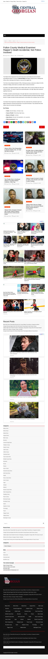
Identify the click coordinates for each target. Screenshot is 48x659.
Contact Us (24, 1)
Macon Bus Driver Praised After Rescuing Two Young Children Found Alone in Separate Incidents (21, 324)
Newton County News (7, 489)
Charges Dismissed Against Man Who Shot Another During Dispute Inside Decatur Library (19, 326)
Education (5, 461)
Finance (4, 466)
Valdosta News (6, 515)
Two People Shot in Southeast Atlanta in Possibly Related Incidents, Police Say (12, 181)
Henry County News (7, 477)
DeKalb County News (7, 458)
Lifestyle (4, 484)
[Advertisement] (24, 25)
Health (4, 475)
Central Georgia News (7, 442)
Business (5, 440)
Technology (5, 508)
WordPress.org (6, 559)
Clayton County (6, 447)
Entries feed (5, 554)
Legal (4, 482)
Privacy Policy (13, 1)
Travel (4, 510)
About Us (8, 1)
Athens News (5, 430)
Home (4, 1)
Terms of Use (19, 1)
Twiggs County (6, 513)
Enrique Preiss (7, 55)
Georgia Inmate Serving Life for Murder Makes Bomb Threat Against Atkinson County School (20, 330)
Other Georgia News (7, 491)
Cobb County (5, 449)
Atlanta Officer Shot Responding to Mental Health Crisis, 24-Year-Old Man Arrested (13, 150)
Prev (7, 126)
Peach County (6, 496)
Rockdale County (6, 501)
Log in (4, 552)
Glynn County (6, 468)
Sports (4, 503)
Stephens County (6, 506)
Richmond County (6, 499)
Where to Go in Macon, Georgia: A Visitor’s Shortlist (12, 329)
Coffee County (6, 451)
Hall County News (6, 473)
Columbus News (6, 454)
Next (41, 126)
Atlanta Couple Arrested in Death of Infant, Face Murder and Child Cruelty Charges (34, 180)
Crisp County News (7, 456)
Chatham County (6, 444)
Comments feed (6, 557)
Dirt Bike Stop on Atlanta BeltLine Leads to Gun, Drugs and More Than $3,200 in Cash (34, 152)
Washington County (7, 517)
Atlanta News (20, 55)
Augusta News (6, 435)
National (4, 487)
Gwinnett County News (7, 470)
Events (4, 463)
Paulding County (6, 494)
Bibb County (5, 437)
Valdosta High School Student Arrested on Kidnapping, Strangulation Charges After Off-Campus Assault (22, 327)
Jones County (6, 480)
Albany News (5, 428)
